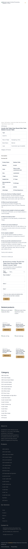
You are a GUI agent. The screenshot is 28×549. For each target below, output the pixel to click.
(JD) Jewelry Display (6, 388)
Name (4, 283)
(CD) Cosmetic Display (6, 382)
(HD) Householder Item (6, 386)
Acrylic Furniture (5, 402)
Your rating (5, 271)
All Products (4, 417)
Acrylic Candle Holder (6, 400)
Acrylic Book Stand (5, 397)
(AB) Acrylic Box (5, 375)
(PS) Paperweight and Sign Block (8, 395)
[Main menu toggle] (25, 2)
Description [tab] (4, 155)
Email (4, 288)
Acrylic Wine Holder (5, 413)
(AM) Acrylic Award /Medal (7, 380)
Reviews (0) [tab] (4, 158)
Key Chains (4, 415)
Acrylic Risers (4, 408)
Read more (6, 329)
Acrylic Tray (4, 411)
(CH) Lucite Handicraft (6, 384)
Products (4, 512)
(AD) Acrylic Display (5, 377)
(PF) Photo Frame (5, 393)
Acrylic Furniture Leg (6, 404)
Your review (7, 275)
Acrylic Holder (4, 406)
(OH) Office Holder (5, 391)
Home (2, 122)
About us (4, 515)
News (3, 518)
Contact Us (4, 520)
